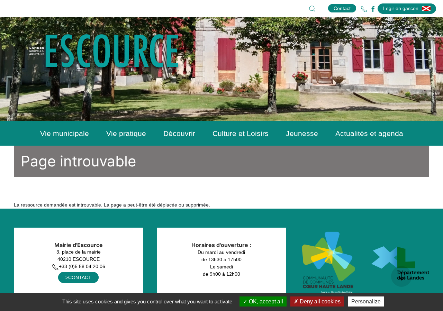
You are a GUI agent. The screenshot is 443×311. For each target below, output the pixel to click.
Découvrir (179, 133)
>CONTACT (78, 277)
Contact (342, 8)
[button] (312, 8)
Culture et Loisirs (241, 133)
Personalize (366, 301)
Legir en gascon (400, 8)
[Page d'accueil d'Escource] (109, 56)
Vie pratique (126, 133)
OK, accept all (265, 301)
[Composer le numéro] (364, 9)
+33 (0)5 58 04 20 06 (82, 266)
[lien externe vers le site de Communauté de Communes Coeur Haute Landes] (329, 262)
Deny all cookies (319, 301)
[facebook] (373, 9)
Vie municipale (64, 133)
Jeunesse (302, 133)
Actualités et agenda (369, 133)
